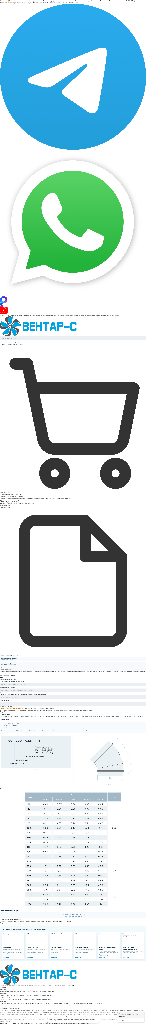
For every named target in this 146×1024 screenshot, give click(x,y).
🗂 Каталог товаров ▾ (14, 1)
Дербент (24, 1012)
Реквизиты (85, 1023)
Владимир (136, 1010)
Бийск (90, 1010)
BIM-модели (11, 315)
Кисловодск (22, 1014)
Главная (2, 498)
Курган (84, 1014)
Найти (2, 341)
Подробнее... (122, 1020)
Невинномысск (24, 1016)
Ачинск (49, 1010)
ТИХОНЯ (66, 3)
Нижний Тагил (71, 1016)
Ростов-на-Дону (3, 1019)
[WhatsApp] (73, 223)
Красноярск (79, 1014)
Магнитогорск (109, 1014)
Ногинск (10, 1018)
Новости (75, 315)
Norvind (20, 3)
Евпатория (59, 1012)
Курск (88, 1014)
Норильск (15, 1018)
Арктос (45, 3)
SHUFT (24, 3)
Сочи (99, 1019)
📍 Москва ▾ (3, 1)
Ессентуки (75, 1012)
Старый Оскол (111, 1019)
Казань (114, 1012)
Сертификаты (64, 315)
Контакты (116, 315)
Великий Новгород (114, 1010)
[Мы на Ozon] (73, 305)
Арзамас (23, 1010)
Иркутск (109, 1012)
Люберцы (102, 1014)
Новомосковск (95, 1016)
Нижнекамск (54, 1016)
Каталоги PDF (4, 315)
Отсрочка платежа (88, 315)
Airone (117, 1)
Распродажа (51, 991)
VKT (42, 3)
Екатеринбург (66, 1012)
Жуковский (81, 1012)
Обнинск (27, 1018)
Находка (17, 1016)
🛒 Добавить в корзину (7, 706)
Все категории (104, 1)
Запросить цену (5, 492)
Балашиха (60, 1010)
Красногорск (66, 1014)
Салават (25, 1019)
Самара (30, 1019)
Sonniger (28, 3)
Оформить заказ (5, 496)
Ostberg (53, 3)
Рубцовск (10, 1019)
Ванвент (58, 3)
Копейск (50, 1014)
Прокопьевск (113, 1018)
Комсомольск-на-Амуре (41, 1014)
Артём (32, 1010)
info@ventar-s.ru (20, 343)
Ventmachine (37, 3)
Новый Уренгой (3, 1018)
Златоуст (87, 1012)
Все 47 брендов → (74, 3)
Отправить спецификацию (8, 923)
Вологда (14, 1012)
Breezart (121, 1)
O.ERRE (49, 3)
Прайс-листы (30, 315)
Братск (102, 1010)
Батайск (70, 1010)
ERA (133, 1)
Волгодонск (2, 1012)
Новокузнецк (78, 1016)
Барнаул (65, 1010)
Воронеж (19, 1012)
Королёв (55, 1014)
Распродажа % (95, 1)
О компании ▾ (38, 315)
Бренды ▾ (112, 1)
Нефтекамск (31, 1016)
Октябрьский (39, 1018)
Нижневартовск (46, 1016)
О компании (46, 315)
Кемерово (7, 1014)
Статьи (80, 315)
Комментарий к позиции (8, 687)
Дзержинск (30, 1012)
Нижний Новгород (62, 1016)
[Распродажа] (73, 310)
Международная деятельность (103, 315)
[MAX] (73, 299)
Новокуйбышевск (86, 1016)
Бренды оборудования (41, 991)
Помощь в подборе (6, 708)
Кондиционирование (13, 991)
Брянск (107, 1010)
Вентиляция (8, 498)
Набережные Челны (4, 1016)
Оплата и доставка (20, 315)
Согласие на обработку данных (72, 1023)
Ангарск (18, 1010)
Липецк (97, 1014)
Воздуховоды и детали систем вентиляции (24, 498)
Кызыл (92, 1014)
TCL (32, 3)
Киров (16, 1014)
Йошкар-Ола (103, 1012)
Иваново (92, 1012)
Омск (44, 1018)
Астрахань (44, 1010)
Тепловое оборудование (27, 991)
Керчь (12, 1014)
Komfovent (7, 3)
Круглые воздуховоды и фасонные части (49, 498)
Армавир (28, 1010)
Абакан (6, 1010)
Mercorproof (14, 3)
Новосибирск (110, 1016)
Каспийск (2, 1014)
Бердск (80, 1010)
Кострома (60, 1014)
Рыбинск (16, 1019)
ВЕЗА (62, 3)
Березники (85, 1010)
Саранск (43, 1019)
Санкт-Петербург (37, 1019)
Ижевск (97, 1012)
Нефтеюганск (38, 1016)
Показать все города (5, 1021)
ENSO (130, 1)
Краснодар (73, 1014)
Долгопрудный (45, 1012)
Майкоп (115, 1014)
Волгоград (141, 1010)
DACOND (126, 1)
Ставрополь (104, 1019)
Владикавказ (129, 1010)
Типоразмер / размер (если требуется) (12, 681)
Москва (1, 1010)
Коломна (32, 1014)
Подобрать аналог (17, 708)
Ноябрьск (21, 1018)
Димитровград (37, 1012)
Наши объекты (54, 315)
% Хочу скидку (27, 708)
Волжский (9, 1012)
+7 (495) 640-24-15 (69, 1021)
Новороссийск (103, 1016)
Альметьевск (12, 1010)
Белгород (75, 1010)
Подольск (107, 1018)
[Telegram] (73, 77)
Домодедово (53, 1012)
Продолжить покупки (16, 496)
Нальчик (12, 1016)
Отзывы (70, 315)
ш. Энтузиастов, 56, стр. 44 (8, 343)
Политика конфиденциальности (53, 1023)
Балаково (54, 1010)
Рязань (20, 1019)
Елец (71, 1012)
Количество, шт (5, 700)
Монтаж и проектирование (15, 995)
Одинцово (32, 1018)
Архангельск (38, 1010)
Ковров (27, 1014)
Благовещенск (96, 1010)
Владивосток (122, 1010)
